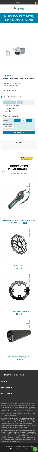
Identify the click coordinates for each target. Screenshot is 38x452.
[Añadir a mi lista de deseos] (28, 189)
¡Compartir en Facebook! (11, 105)
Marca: (5, 90)
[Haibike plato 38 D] (19, 245)
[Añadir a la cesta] (28, 194)
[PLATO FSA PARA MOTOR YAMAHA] (19, 290)
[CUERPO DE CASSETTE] (8, 127)
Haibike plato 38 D (19, 265)
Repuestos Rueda (8, 124)
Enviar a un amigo (10, 108)
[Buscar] (34, 8)
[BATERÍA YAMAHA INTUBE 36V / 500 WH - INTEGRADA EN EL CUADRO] (19, 336)
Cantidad (5, 120)
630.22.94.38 (8, 2)
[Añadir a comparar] (28, 185)
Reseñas (19, 142)
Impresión (8, 111)
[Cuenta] (25, 2)
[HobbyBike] (17, 8)
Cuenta (4, 381)
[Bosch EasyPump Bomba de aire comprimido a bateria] (19, 199)
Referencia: (7, 83)
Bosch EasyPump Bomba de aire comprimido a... (19, 220)
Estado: (5, 86)
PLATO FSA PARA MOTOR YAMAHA (19, 311)
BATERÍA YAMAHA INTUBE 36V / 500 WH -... (19, 357)
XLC (9, 90)
